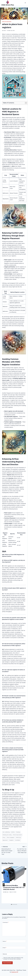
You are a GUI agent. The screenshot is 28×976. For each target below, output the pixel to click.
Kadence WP (14, 972)
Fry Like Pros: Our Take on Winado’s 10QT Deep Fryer (21, 849)
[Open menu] (25, 3)
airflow (13, 832)
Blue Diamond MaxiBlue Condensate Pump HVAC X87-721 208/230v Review (14, 887)
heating (18, 832)
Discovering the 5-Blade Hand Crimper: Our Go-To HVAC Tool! (7, 850)
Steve (4, 30)
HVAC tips (18, 837)
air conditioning (6, 832)
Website (5, 954)
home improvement (17, 834)
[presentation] (14, 874)
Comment (6, 922)
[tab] (11, 904)
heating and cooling (7, 834)
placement (5, 840)
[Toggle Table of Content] (25, 103)
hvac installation (10, 837)
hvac (4, 837)
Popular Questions (6, 21)
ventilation (17, 840)
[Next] (24, 884)
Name (5, 941)
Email (4, 947)
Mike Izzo (6, 892)
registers (11, 840)
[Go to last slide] (4, 884)
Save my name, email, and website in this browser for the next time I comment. (13, 958)
